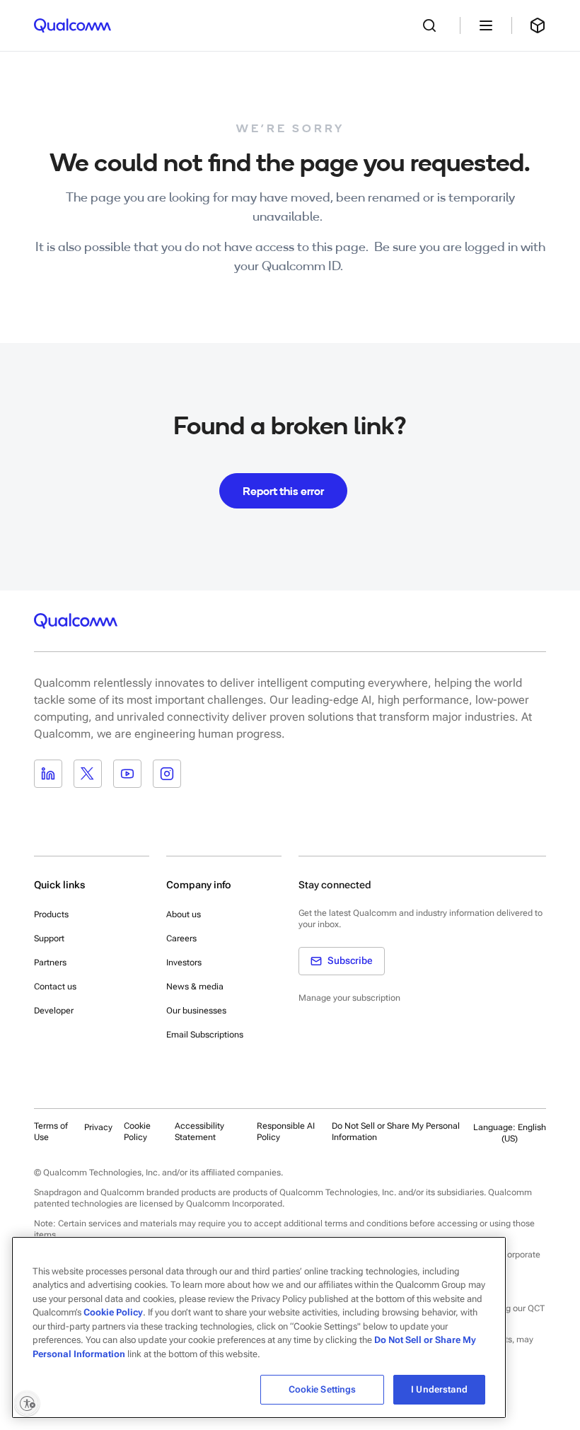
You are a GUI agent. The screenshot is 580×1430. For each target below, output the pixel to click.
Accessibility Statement (199, 1131)
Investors (184, 962)
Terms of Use (51, 1131)
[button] (398, 1131)
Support (49, 938)
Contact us (55, 987)
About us (183, 914)
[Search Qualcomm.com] (433, 25)
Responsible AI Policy (286, 1131)
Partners (50, 962)
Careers (181, 938)
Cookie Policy (137, 1131)
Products (51, 914)
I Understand (439, 1389)
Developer (54, 1011)
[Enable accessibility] (27, 1403)
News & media (195, 987)
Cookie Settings (322, 1389)
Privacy (98, 1127)
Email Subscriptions (204, 1035)
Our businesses (196, 1011)
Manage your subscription (349, 998)
